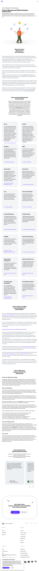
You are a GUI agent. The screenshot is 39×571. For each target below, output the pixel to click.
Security (21, 540)
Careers (21, 530)
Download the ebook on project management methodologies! (14, 329)
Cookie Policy (22, 536)
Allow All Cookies (5, 567)
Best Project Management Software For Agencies (9, 555)
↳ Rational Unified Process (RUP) (27, 274)
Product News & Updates (25, 557)
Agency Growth (23, 551)
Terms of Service (23, 532)
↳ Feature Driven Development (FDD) (10, 274)
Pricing (3, 530)
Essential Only (12, 567)
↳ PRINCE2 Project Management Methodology (9, 251)
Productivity (22, 549)
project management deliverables (27, 346)
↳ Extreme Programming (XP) (28, 252)
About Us (22, 542)
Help (3, 553)
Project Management (24, 555)
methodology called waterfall (10, 353)
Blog (3, 549)
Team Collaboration (24, 553)
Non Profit (4, 534)
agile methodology (24, 352)
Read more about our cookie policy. (8, 565)
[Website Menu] (37, 1)
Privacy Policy (22, 534)
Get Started (15, 512)
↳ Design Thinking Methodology (28, 229)
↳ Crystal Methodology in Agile (10, 229)
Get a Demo (24, 512)
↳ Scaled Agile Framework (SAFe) (27, 296)
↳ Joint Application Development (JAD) (8, 298)
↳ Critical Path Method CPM (27, 184)
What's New (4, 532)
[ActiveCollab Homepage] (2, 1)
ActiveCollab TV (5, 551)
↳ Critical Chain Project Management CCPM (8, 184)
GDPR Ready (22, 538)
